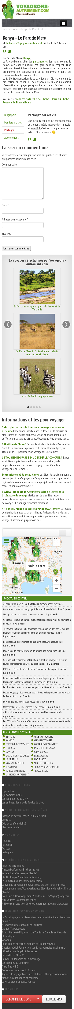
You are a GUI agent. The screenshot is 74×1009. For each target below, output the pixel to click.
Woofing (6, 940)
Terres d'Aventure (15, 770)
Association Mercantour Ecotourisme (22, 925)
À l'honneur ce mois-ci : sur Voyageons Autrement (33, 604)
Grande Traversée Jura (13, 928)
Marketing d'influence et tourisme (20, 978)
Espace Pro (8, 791)
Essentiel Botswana (44, 748)
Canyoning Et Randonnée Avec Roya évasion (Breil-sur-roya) (34, 884)
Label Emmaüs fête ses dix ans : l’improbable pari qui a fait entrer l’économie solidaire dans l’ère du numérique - (33, 680)
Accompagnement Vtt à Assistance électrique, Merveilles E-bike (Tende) (36, 890)
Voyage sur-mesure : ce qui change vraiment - (30, 614)
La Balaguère (41, 755)
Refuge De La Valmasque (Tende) (19, 873)
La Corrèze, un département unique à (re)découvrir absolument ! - (33, 643)
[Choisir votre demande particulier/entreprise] (38, 999)
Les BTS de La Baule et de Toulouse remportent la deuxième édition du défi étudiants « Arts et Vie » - (36, 723)
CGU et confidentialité (14, 823)
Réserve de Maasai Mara (17, 102)
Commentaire (9, 164)
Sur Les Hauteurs (43, 763)
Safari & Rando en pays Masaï (37, 396)
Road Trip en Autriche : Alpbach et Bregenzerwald (28, 944)
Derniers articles (13, 122)
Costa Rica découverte (46, 744)
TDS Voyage (11, 767)
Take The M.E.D (10, 966)
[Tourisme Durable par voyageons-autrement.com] (25, 9)
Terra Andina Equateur (46, 767)
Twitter (6, 848)
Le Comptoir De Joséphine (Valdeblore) (22, 881)
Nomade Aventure (15, 763)
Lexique (15, 29)
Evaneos (10, 751)
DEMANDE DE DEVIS (18, 999)
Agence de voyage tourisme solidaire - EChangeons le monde (35, 974)
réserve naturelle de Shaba (32, 99)
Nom (5, 205)
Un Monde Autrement (17, 774)
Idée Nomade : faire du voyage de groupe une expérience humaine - (35, 652)
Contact (6, 819)
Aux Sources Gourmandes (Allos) (19, 900)
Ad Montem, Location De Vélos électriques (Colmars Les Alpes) (35, 903)
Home (5, 29)
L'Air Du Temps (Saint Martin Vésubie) (21, 877)
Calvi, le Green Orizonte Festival (19, 981)
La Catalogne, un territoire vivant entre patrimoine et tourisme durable (36, 919)
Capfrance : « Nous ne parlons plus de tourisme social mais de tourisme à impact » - (37, 621)
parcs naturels (41, 61)
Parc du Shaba (60, 99)
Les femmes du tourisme (15, 962)
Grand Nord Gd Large (17, 755)
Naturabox (40, 759)
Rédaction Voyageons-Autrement (24, 43)
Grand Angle (41, 751)
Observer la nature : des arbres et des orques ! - (31, 707)
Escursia (10, 748)
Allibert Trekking (43, 736)
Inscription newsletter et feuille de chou (24, 816)
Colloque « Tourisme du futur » (18, 970)
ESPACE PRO (54, 999)
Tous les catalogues (13, 866)
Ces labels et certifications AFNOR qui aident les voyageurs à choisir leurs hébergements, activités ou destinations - (35, 661)
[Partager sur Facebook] (4, 51)
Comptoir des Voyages (17, 744)
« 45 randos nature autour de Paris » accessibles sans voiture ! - (32, 714)
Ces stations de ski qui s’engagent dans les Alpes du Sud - (36, 609)
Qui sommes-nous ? (12, 795)
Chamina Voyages (43, 740)
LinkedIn (6, 841)
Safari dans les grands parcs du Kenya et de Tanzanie (37, 307)
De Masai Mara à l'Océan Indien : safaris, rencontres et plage (37, 352)
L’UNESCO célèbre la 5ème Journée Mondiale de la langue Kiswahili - (35, 670)
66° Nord (10, 736)
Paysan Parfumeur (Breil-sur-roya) (20, 869)
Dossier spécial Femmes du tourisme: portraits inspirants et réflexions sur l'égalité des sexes (34, 949)
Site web (6, 233)
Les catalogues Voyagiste (18, 732)
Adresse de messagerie (15, 219)
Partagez (9, 130)
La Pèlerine (12, 759)
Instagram (7, 852)
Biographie (10, 115)
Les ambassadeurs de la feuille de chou (23, 802)
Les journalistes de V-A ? (15, 798)
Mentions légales (11, 827)
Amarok (10, 740)
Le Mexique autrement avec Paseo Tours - (28, 701)
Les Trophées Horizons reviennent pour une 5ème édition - (36, 687)
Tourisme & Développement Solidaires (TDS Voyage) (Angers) (35, 896)
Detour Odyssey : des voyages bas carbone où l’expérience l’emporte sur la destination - (36, 694)
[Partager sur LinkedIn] (9, 51)
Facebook (7, 844)
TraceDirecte (41, 770)
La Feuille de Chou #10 (14, 955)
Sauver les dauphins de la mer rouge (21, 959)
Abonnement (11, 137)
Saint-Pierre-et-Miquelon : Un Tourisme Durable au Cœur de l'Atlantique (34, 934)
